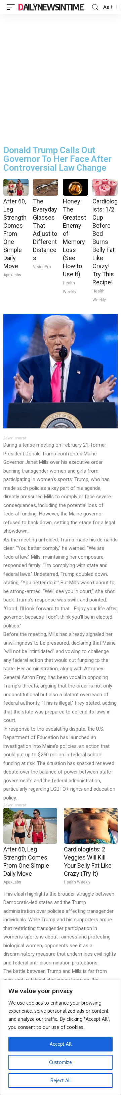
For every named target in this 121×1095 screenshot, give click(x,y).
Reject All (60, 1080)
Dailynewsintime (51, 6)
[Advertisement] (60, 78)
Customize (60, 1062)
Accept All (61, 1044)
